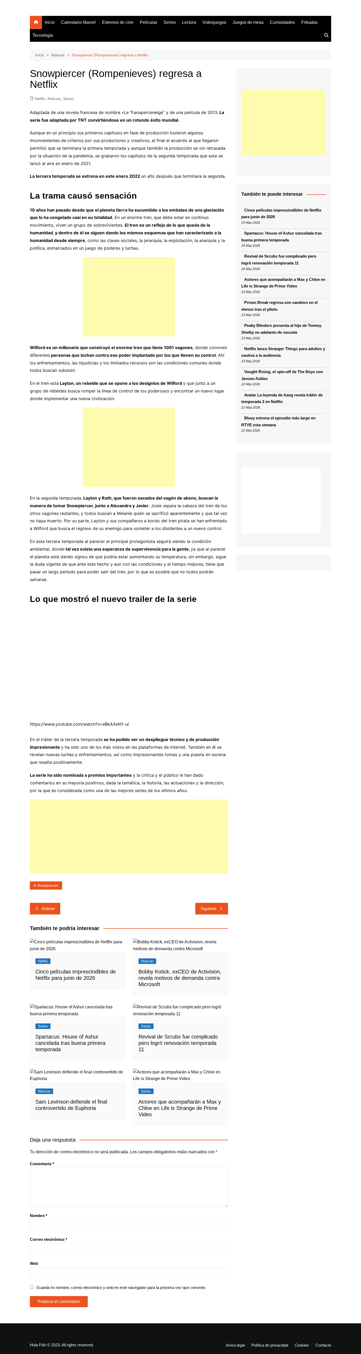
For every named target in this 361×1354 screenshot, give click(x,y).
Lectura (189, 22)
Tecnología (43, 35)
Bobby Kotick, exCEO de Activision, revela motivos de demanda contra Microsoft (179, 978)
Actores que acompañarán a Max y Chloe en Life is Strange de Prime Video (179, 1108)
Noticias (54, 99)
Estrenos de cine (117, 22)
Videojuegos (214, 22)
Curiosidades (282, 22)
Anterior (48, 908)
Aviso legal (235, 1345)
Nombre (38, 1215)
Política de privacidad (269, 1345)
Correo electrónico (48, 1239)
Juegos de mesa (248, 22)
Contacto (323, 1345)
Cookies (302, 1345)
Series (170, 22)
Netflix (40, 99)
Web (34, 1263)
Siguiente (208, 908)
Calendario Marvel (78, 22)
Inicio (50, 22)
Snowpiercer (47, 885)
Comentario (42, 1163)
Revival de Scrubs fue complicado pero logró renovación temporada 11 (178, 1043)
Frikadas (309, 22)
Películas (148, 22)
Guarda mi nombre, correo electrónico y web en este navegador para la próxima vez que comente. (121, 1287)
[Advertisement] (129, 296)
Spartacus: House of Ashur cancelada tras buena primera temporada (70, 1043)
